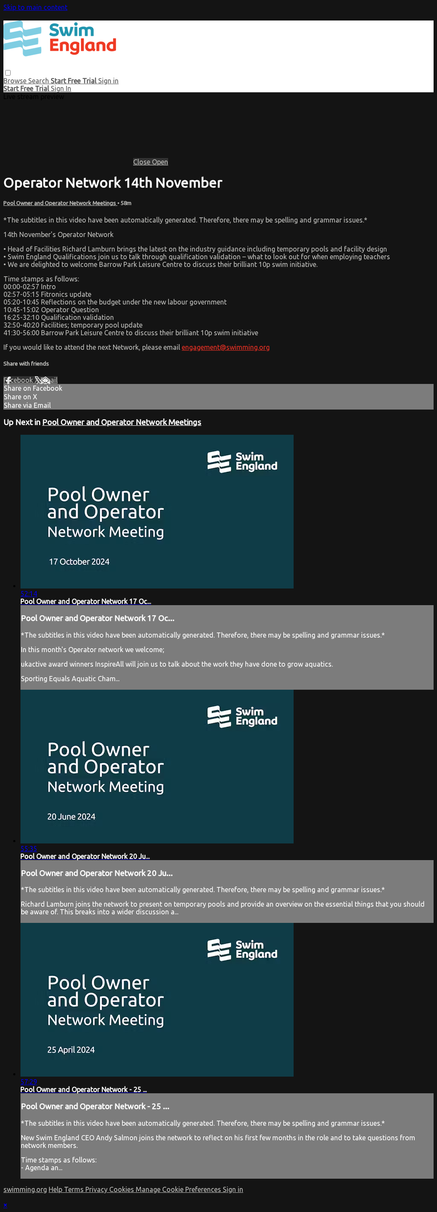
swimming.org (25, 1189)
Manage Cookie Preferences (179, 1189)
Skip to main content (35, 7)
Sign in (108, 81)
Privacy (97, 1189)
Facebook (19, 380)
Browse (15, 81)
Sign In (61, 88)
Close (142, 162)
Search (39, 81)
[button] (8, 73)
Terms (74, 1189)
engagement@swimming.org (226, 347)
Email (49, 380)
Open (160, 162)
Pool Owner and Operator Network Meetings (60, 203)
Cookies (122, 1189)
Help (56, 1189)
